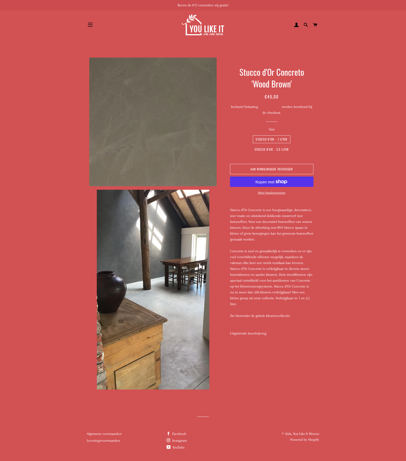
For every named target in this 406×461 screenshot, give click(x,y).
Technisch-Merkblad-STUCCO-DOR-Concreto (263, 339)
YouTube (178, 447)
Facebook (178, 434)
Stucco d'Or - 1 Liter (271, 139)
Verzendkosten (270, 107)
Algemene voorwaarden (104, 434)
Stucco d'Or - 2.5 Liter (271, 149)
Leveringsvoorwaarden (103, 440)
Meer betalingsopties (271, 192)
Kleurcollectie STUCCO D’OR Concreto (258, 321)
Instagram (179, 440)
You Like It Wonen (306, 434)
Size (272, 129)
